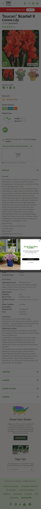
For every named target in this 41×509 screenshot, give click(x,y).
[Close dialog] (40, 241)
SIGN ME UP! (31, 259)
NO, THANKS (30, 262)
